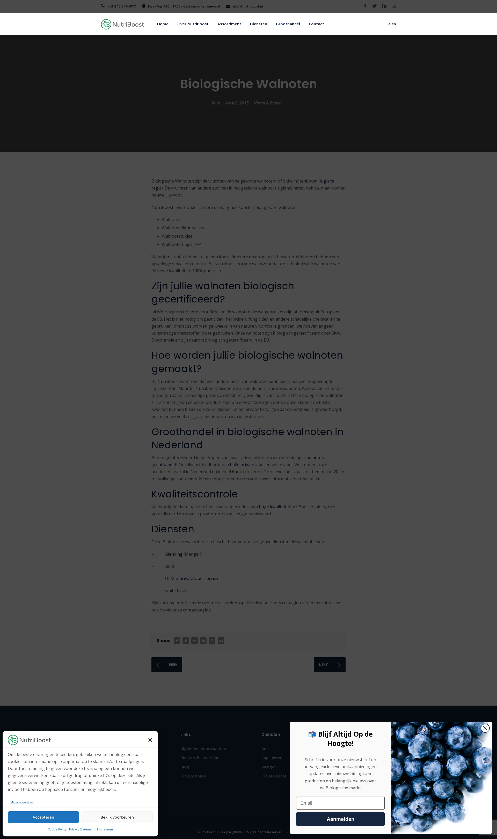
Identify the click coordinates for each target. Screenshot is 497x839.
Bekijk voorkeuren (117, 817)
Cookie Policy (57, 829)
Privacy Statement (81, 829)
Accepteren (43, 817)
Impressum (105, 829)
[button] (150, 740)
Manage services (21, 802)
